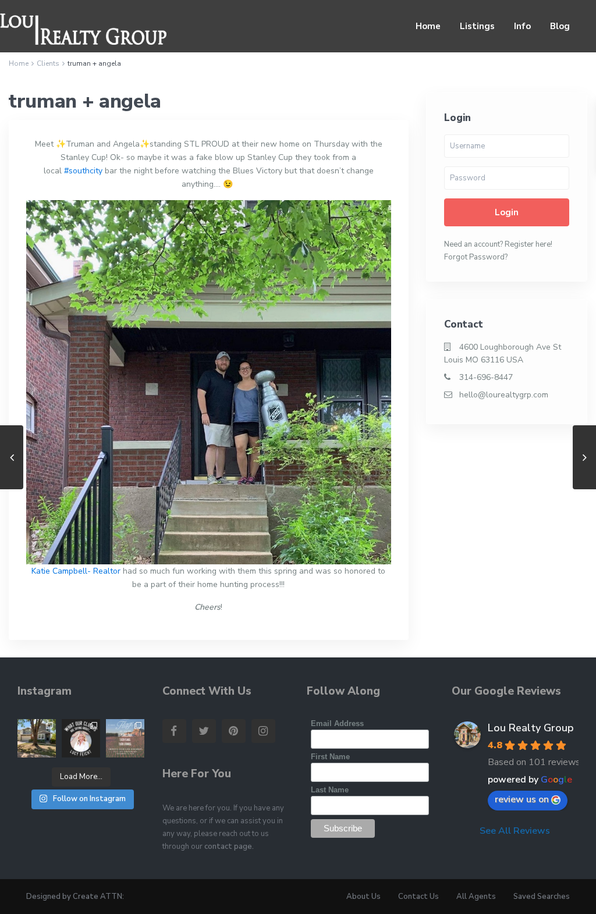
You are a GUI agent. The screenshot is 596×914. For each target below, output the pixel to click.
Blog (560, 26)
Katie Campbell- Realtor (75, 571)
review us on (522, 799)
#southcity (83, 170)
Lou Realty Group (531, 728)
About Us (363, 896)
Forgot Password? (476, 257)
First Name (330, 756)
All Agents (476, 896)
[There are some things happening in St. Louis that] (125, 738)
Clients (48, 63)
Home (428, 26)
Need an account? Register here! (498, 244)
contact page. (229, 846)
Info (522, 26)
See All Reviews (515, 830)
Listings (477, 26)
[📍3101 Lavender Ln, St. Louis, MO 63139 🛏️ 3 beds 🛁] (36, 738)
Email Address (337, 723)
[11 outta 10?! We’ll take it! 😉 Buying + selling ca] (81, 738)
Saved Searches (541, 896)
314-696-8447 (486, 377)
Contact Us (418, 896)
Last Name (330, 789)
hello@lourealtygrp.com (503, 394)
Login (507, 212)
